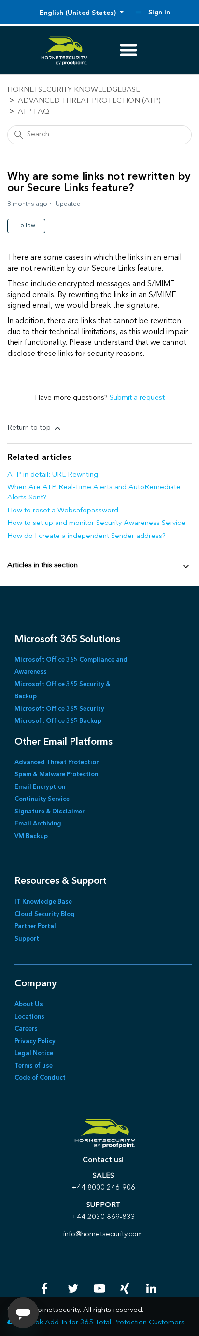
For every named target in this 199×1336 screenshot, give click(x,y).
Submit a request (137, 398)
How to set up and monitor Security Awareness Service (96, 523)
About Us (28, 1004)
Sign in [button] (159, 12)
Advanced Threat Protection (57, 763)
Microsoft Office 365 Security (59, 709)
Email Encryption (39, 787)
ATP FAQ (33, 112)
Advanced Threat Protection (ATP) (89, 101)
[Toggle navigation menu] (138, 12)
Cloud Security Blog (44, 914)
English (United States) (79, 13)
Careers (26, 1029)
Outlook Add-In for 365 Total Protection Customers (101, 1322)
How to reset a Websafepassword (62, 510)
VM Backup (31, 836)
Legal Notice (33, 1053)
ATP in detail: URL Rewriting (52, 475)
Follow (26, 226)
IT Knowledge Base (43, 902)
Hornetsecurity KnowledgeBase (73, 89)
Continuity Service (42, 799)
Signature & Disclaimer (49, 812)
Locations (29, 1017)
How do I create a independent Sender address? (86, 536)
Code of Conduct (40, 1078)
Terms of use (33, 1066)
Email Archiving (37, 824)
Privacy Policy (35, 1041)
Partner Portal (35, 926)
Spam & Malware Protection (56, 775)
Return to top (30, 428)
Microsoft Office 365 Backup (57, 721)
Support (26, 939)
